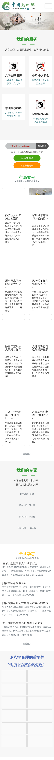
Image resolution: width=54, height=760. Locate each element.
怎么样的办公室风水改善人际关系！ (23, 623)
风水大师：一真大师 (27, 528)
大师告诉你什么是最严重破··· (40, 349)
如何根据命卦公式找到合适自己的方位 (25, 603)
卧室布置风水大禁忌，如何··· (13, 349)
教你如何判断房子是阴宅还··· (40, 415)
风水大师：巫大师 (27, 505)
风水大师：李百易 (27, 516)
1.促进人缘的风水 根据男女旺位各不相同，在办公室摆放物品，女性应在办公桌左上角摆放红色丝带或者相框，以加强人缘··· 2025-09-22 (26, 630)
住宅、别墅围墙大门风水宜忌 (19, 563)
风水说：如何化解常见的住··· (40, 284)
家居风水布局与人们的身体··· (40, 218)
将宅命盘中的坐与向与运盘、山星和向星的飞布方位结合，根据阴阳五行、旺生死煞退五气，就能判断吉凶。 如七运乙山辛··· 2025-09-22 (26, 591)
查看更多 (27, 453)
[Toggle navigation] (48, 6)
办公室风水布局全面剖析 (13, 216)
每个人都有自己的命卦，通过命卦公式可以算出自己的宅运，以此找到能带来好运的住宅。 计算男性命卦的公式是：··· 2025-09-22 (26, 610)
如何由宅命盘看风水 (14, 583)
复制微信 (42, 146)
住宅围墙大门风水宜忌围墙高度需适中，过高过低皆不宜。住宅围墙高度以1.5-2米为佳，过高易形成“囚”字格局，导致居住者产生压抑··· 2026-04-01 (26, 571)
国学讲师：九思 (27, 493)
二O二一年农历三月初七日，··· (13, 415)
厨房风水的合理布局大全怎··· (13, 284)
